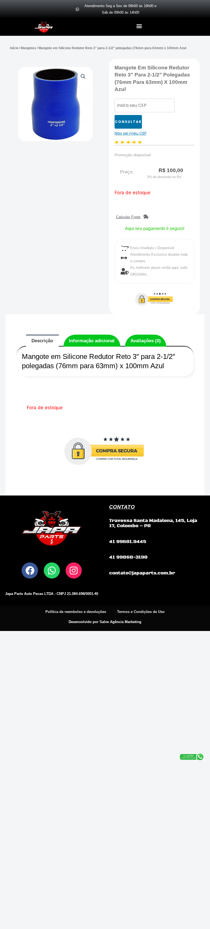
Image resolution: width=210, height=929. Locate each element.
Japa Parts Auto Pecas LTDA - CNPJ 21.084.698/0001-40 (51, 594)
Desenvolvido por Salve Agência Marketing (105, 622)
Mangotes (28, 48)
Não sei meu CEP (131, 133)
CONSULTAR (128, 121)
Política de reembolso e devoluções (75, 612)
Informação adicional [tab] (92, 340)
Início (14, 48)
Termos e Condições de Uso (141, 612)
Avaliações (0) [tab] (145, 340)
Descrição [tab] (42, 340)
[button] (139, 25)
